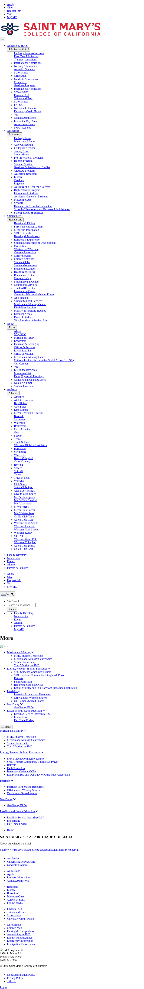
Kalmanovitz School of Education (33, 206)
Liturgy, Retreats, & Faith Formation (27, 668)
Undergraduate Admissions (29, 53)
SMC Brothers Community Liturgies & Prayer (39, 675)
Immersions (20, 717)
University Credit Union (27, 111)
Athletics (12, 389)
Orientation (20, 75)
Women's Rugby (23, 532)
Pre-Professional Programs (28, 157)
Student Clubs (22, 262)
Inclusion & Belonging (26, 344)
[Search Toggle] (7, 594)
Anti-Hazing (21, 297)
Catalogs (19, 180)
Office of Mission (24, 353)
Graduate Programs (24, 85)
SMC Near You (22, 127)
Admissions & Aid (17, 45)
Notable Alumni (23, 382)
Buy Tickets (20, 403)
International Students (26, 193)
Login (3, 987)
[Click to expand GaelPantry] (14, 799)
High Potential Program (27, 189)
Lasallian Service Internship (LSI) (32, 713)
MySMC (12, 17)
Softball (18, 471)
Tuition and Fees (23, 98)
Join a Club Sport (23, 487)
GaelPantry (13, 704)
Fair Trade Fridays (24, 720)
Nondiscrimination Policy (21, 974)
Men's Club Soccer (24, 509)
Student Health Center (26, 281)
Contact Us (20, 82)
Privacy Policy (15, 978)
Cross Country (22, 429)
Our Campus (21, 363)
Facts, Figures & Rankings (29, 376)
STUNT (18, 535)
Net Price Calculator (25, 108)
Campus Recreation (25, 252)
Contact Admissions (25, 117)
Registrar (19, 183)
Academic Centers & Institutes (31, 196)
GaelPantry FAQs (24, 707)
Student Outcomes (24, 386)
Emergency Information (20, 940)
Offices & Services (24, 347)
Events (11, 561)
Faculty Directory (17, 554)
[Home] (50, 35)
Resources (12, 886)
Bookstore (12, 893)
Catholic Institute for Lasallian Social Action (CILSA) (44, 360)
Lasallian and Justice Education (24, 710)
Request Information (18, 877)
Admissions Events (24, 124)
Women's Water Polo (25, 539)
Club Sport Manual (24, 490)
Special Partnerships (25, 662)
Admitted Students (24, 69)
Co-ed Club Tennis (24, 545)
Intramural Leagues (24, 268)
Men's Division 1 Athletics (28, 412)
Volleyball (19, 480)
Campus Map (14, 927)
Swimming (20, 419)
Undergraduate (22, 138)
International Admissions (27, 62)
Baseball (19, 416)
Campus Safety (22, 278)
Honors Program (23, 160)
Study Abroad (22, 154)
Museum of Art (22, 199)
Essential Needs (23, 313)
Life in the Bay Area (25, 121)
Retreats (18, 678)
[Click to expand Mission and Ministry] (25, 730)
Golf (16, 432)
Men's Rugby (21, 506)
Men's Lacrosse (22, 503)
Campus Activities (24, 258)
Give (9, 7)
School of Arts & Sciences (28, 212)
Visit (9, 13)
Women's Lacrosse (24, 526)
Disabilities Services (25, 307)
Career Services (22, 255)
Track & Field (22, 442)
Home (10, 829)
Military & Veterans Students (30, 310)
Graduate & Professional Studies (32, 167)
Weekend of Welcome (26, 249)
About (10, 323)
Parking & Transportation (21, 931)
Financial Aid (21, 95)
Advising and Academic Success (32, 186)
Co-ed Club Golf (23, 519)
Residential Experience (27, 239)
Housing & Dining (24, 223)
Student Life (14, 215)
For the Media (15, 902)
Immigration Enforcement (21, 944)
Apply (10, 4)
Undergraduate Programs (21, 861)
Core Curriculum (23, 144)
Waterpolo (19, 422)
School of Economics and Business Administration (42, 209)
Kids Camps (21, 409)
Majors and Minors (24, 141)
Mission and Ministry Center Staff (33, 658)
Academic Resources (25, 173)
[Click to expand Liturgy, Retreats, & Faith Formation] (42, 752)
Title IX (11, 981)
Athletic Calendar (24, 400)
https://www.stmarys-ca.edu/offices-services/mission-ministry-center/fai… (40, 849)
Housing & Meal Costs (27, 236)
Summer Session (23, 164)
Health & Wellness (24, 271)
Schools (18, 202)
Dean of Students (23, 317)
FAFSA (18, 104)
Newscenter (13, 558)
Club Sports (20, 484)
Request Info (14, 10)
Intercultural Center (24, 291)
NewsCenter (21, 616)
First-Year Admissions (26, 56)
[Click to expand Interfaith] (12, 780)
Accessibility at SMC (19, 934)
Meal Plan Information (26, 229)
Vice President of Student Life (30, 320)
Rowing (18, 464)
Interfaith (12, 691)
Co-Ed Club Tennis (25, 516)
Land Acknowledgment (20, 937)
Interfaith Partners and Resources (32, 694)
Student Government (25, 265)
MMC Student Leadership (28, 655)
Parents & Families (17, 567)
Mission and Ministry (19, 652)
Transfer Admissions (25, 59)
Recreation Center (24, 275)
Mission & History (24, 337)
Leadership (20, 340)
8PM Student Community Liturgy (32, 671)
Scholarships (21, 72)
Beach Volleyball (23, 458)
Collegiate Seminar (24, 147)
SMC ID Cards (22, 233)
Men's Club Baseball (25, 500)
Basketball (20, 425)
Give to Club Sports (25, 493)
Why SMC (20, 334)
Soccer (18, 435)
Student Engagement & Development (34, 242)
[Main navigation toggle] (2, 39)
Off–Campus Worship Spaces (30, 697)
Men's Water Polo (24, 513)
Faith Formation (23, 681)
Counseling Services (25, 284)
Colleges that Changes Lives (30, 379)
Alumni (11, 564)
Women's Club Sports (26, 522)
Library (18, 176)
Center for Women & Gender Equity (34, 294)
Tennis (17, 438)
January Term (21, 151)
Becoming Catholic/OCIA (28, 684)
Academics (13, 130)
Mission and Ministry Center (30, 304)
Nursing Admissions (25, 66)
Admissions (13, 870)
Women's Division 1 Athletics (30, 445)
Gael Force (20, 406)
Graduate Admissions (26, 79)
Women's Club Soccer (26, 529)
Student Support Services (28, 300)
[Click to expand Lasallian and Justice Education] (36, 811)
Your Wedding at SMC (27, 665)
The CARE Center (24, 288)
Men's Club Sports (24, 497)
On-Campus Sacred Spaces (29, 700)
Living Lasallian (23, 350)
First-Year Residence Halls (29, 226)
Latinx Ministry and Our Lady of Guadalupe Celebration (45, 687)
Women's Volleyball (25, 542)
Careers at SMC (16, 899)
